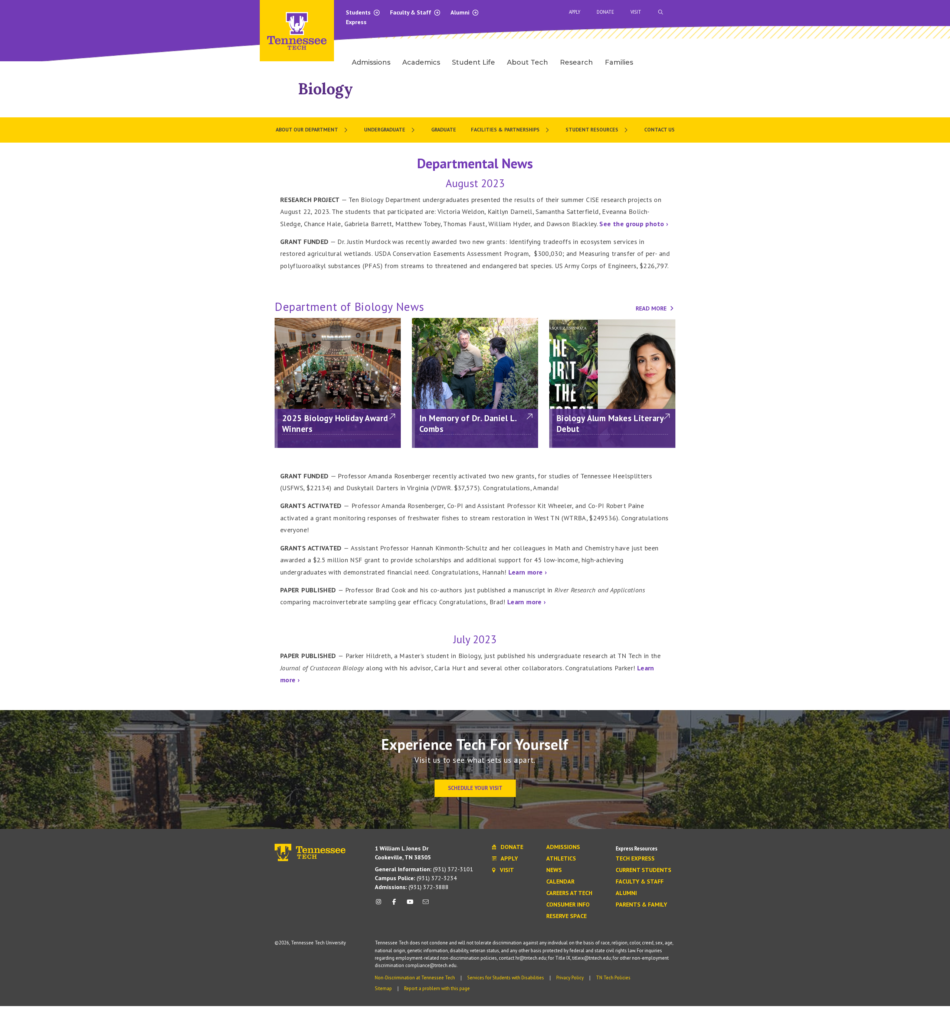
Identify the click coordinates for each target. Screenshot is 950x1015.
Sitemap (383, 988)
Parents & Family (641, 904)
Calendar (560, 881)
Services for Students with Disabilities (505, 978)
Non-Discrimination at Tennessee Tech (415, 978)
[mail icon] (425, 904)
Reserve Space (566, 916)
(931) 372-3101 (424, 869)
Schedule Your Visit (475, 787)
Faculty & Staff (411, 12)
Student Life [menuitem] (473, 62)
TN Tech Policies (613, 978)
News (554, 870)
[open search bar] (661, 12)
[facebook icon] (394, 904)
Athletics (561, 858)
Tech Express (635, 858)
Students (359, 12)
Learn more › (527, 572)
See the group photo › (633, 223)
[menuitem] (312, 130)
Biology (325, 88)
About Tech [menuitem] (527, 62)
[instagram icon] (380, 904)
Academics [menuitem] (421, 62)
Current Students (643, 870)
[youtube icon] (410, 904)
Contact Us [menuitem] (659, 129)
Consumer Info (568, 904)
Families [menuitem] (619, 62)
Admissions (563, 847)
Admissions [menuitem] (371, 62)
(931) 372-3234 (416, 878)
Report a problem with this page (437, 988)
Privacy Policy (570, 978)
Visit (635, 12)
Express (356, 22)
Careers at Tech (569, 893)
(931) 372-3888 (412, 887)
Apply (574, 12)
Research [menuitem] (576, 62)
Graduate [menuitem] (443, 129)
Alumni (461, 12)
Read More (652, 308)
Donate (605, 12)
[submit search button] (791, 12)
